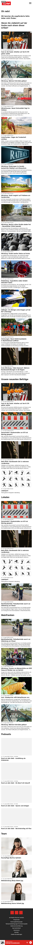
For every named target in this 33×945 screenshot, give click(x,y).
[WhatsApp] (21, 912)
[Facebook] (12, 912)
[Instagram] (16, 912)
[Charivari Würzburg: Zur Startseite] (6, 3)
